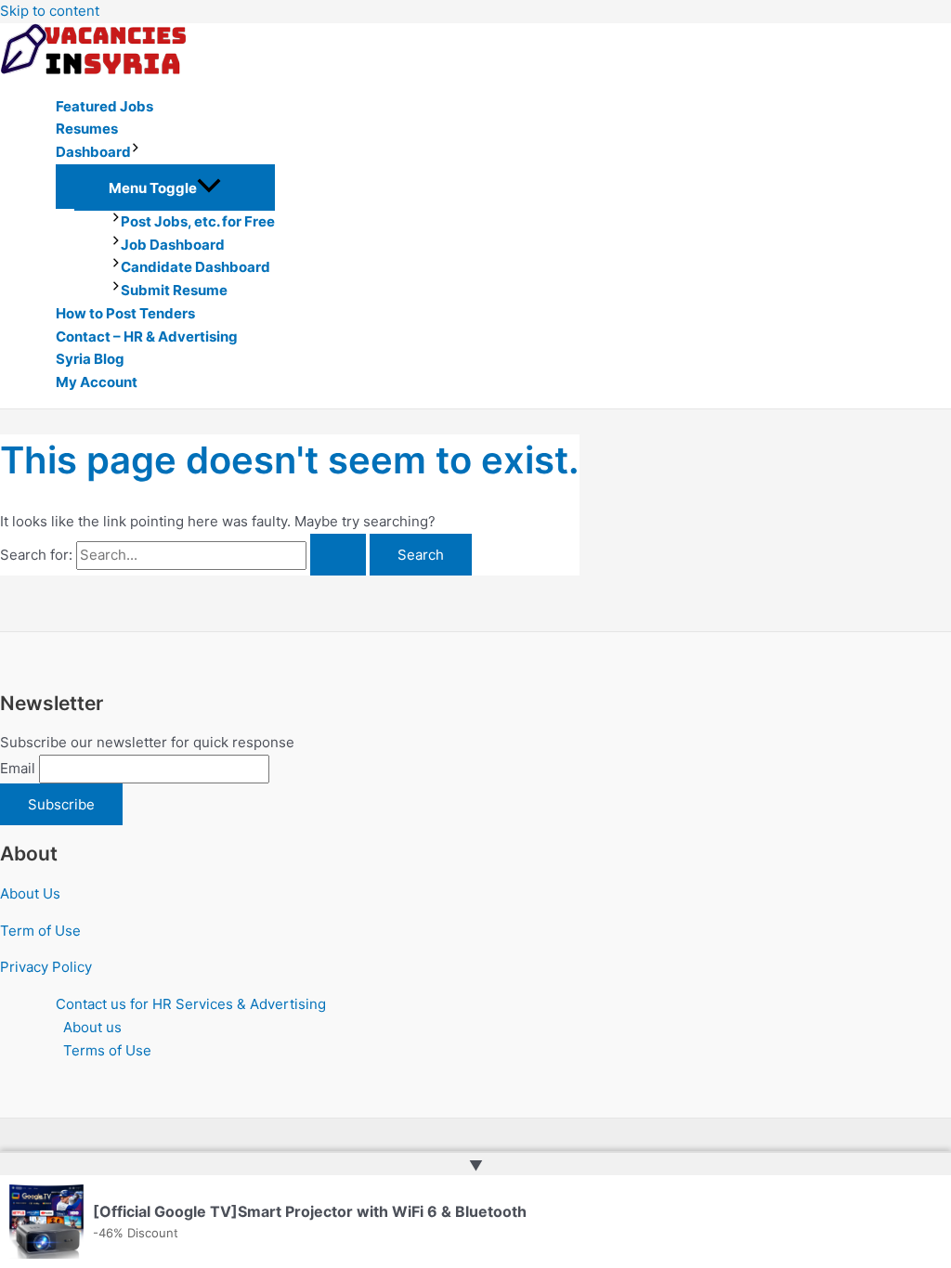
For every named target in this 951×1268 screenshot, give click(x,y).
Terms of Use (107, 1050)
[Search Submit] (338, 555)
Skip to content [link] (49, 10)
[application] (135, 152)
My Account (96, 382)
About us (92, 1027)
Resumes (87, 128)
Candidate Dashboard (195, 267)
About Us (30, 893)
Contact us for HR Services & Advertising (191, 1004)
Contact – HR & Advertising (147, 336)
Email (17, 768)
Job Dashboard (173, 244)
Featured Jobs (104, 106)
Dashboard (93, 152)
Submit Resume (174, 290)
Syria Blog (90, 359)
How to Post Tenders (125, 313)
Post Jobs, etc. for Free (198, 221)
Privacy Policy (46, 967)
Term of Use (40, 930)
